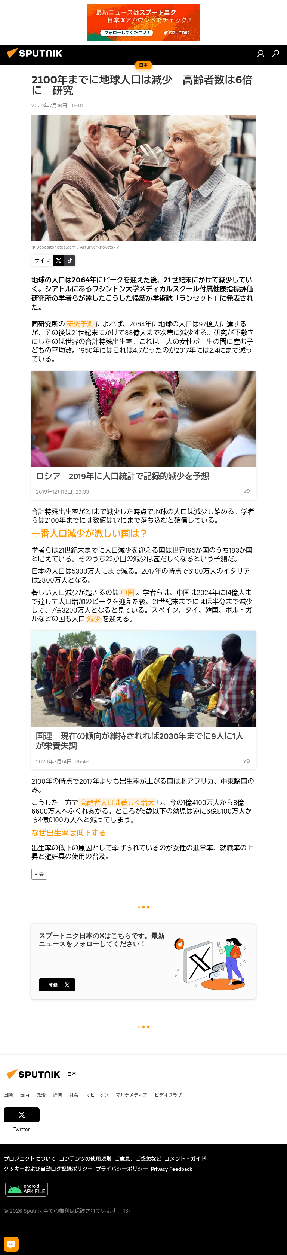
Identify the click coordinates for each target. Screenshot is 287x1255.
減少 (94, 618)
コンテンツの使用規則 (85, 1158)
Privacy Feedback (171, 1169)
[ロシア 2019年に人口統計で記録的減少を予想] (143, 419)
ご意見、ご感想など (137, 1158)
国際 (8, 1094)
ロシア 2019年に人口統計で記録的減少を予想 (122, 476)
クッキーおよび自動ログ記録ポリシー (48, 1169)
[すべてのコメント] (11, 1244)
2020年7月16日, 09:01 (57, 105)
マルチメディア (131, 1094)
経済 (57, 1094)
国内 (24, 1094)
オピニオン (97, 1094)
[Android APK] (26, 1190)
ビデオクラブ (168, 1094)
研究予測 (80, 324)
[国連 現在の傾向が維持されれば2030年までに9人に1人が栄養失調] (143, 679)
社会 (39, 874)
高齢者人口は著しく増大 (117, 802)
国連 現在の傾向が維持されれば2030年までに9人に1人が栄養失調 (140, 741)
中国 (127, 592)
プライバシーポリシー (122, 1169)
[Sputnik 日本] (37, 59)
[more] (247, 491)
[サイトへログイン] (260, 53)
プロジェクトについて (30, 1158)
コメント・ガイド (185, 1158)
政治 (41, 1094)
